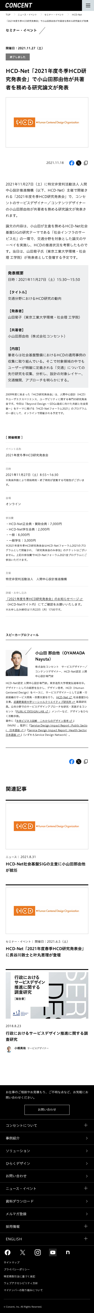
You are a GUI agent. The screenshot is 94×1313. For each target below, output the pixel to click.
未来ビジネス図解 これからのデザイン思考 (42, 720)
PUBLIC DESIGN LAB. (30, 711)
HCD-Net (62, 697)
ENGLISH (14, 1239)
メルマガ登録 (16, 1214)
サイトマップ (11, 1262)
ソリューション (18, 1151)
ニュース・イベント (27, 15)
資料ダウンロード (20, 1201)
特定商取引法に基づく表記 (19, 1276)
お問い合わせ (47, 1109)
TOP (8, 15)
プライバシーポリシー (17, 1269)
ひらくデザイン (18, 1163)
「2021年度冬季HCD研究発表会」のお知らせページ (42, 599)
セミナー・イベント (54, 15)
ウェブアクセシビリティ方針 (21, 1283)
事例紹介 (13, 1138)
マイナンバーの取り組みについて (23, 1290)
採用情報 (13, 1226)
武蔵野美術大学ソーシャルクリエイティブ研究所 (42, 701)
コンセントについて (21, 1125)
